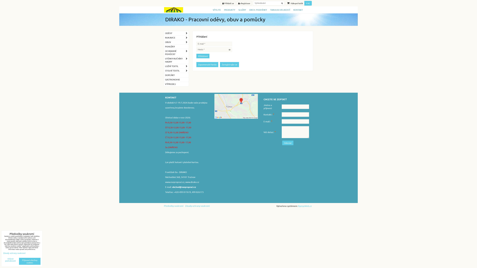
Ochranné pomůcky (171, 52)
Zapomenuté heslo (207, 64)
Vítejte (217, 9)
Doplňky (170, 75)
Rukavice (170, 37)
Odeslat (288, 143)
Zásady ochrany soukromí (197, 205)
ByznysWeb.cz (305, 206)
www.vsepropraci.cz (174, 182)
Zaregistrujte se (229, 64)
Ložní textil (171, 66)
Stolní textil (172, 70)
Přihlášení (203, 56)
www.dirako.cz (192, 182)
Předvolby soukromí (173, 205)
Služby (242, 9)
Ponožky (170, 46)
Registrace (245, 3)
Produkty (229, 9)
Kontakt (298, 9)
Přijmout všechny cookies (29, 261)
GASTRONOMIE (172, 79)
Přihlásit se (229, 3)
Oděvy (168, 33)
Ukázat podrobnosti (10, 260)
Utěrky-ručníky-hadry (174, 60)
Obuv (168, 42)
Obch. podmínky (258, 9)
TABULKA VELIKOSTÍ (280, 9)
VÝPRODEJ (170, 84)
